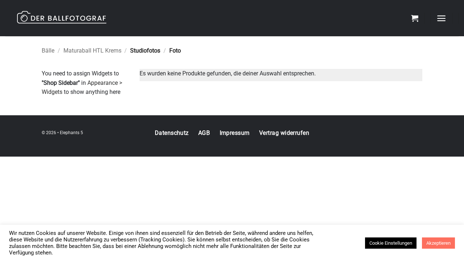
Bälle (48, 50)
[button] (414, 18)
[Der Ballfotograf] (96, 18)
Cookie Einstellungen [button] (390, 243)
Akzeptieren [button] (438, 243)
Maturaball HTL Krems (92, 50)
